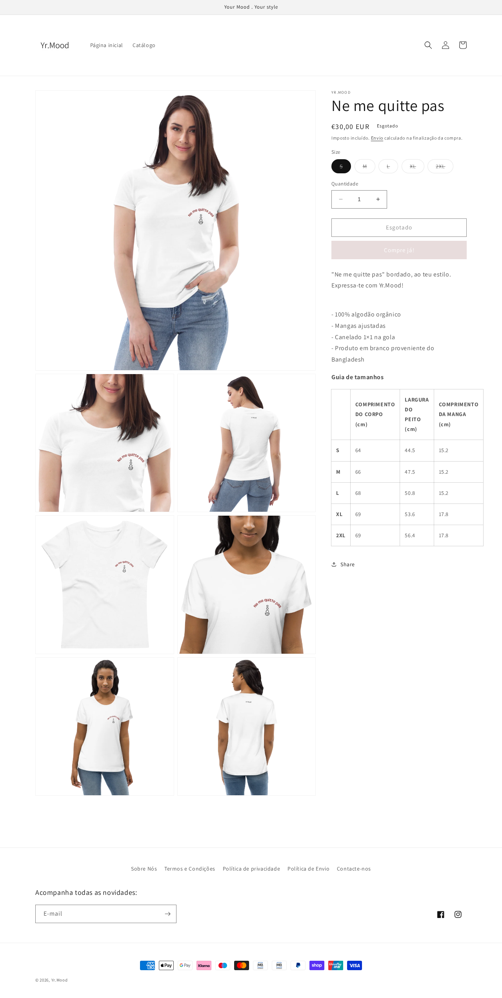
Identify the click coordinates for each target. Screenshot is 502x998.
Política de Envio (308, 868)
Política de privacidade (251, 868)
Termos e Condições (189, 868)
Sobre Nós (144, 868)
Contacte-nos (354, 868)
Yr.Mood (59, 980)
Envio (377, 138)
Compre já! (399, 249)
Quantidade (344, 183)
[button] (428, 45)
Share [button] (347, 564)
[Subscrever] (167, 914)
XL (417, 167)
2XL (444, 167)
